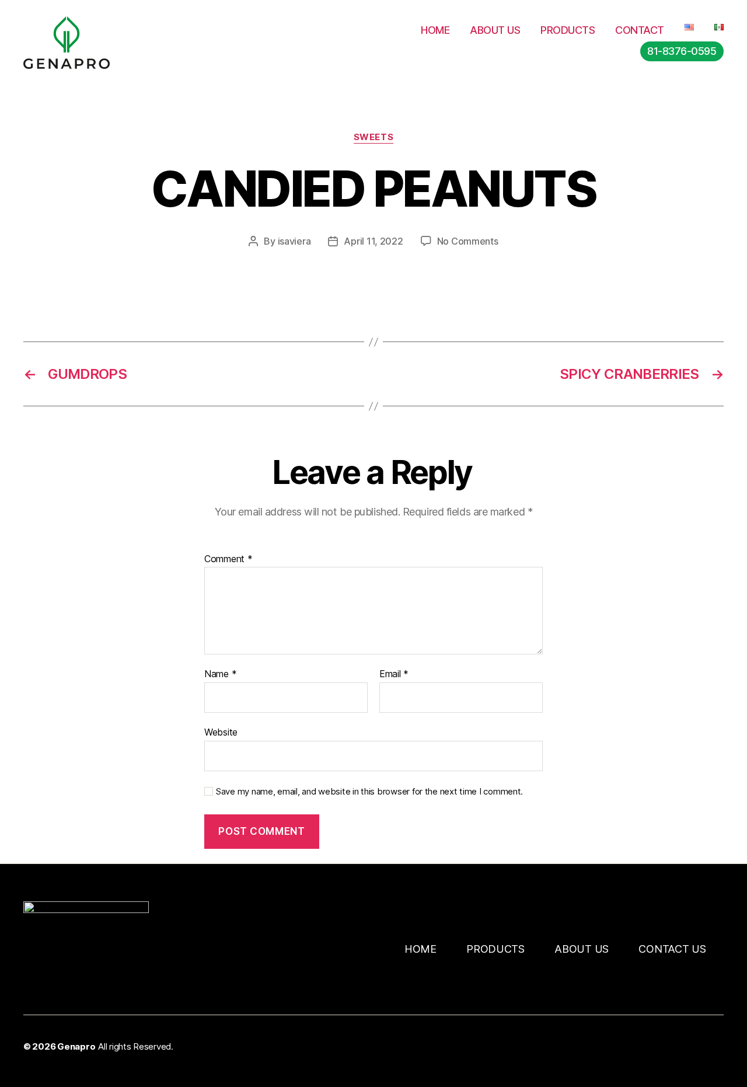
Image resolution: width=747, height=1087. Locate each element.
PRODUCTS (567, 30)
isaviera (294, 241)
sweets (373, 137)
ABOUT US (495, 30)
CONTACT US (672, 949)
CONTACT (639, 30)
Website (221, 731)
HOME (435, 30)
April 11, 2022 (373, 241)
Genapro (76, 1046)
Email (394, 674)
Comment (228, 559)
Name (220, 674)
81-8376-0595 (681, 51)
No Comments (467, 241)
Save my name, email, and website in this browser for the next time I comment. (369, 791)
